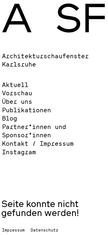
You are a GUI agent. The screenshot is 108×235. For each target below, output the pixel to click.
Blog (9, 118)
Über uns (17, 101)
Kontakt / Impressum (38, 143)
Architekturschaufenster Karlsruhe (45, 60)
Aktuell (15, 84)
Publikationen (26, 110)
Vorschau (17, 92)
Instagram (19, 152)
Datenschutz (44, 230)
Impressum (13, 230)
